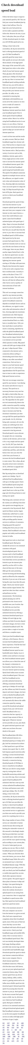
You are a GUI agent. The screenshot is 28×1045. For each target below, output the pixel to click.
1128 (13, 1023)
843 (9, 1034)
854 (8, 1027)
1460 (4, 1036)
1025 (22, 1025)
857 (8, 1029)
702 (3, 1043)
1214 (4, 1034)
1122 (13, 1027)
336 (18, 1027)
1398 (14, 1036)
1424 (13, 1034)
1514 (8, 1032)
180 (18, 1038)
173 (3, 1041)
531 (22, 1041)
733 (13, 1038)
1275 (13, 1041)
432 (3, 1027)
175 (20, 1029)
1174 (8, 1038)
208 (23, 1032)
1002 (23, 1036)
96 (17, 1023)
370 (18, 1041)
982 (18, 1032)
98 (18, 1036)
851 (22, 1027)
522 (3, 1038)
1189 (8, 1025)
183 (8, 1041)
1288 (9, 1036)
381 (18, 1025)
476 (18, 1034)
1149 (13, 1032)
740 (22, 1038)
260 (3, 1029)
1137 (8, 1023)
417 (3, 1025)
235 (23, 1034)
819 (3, 1023)
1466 (22, 1023)
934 (13, 1025)
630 (16, 1029)
